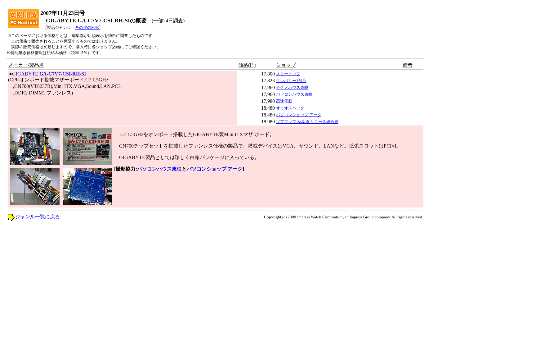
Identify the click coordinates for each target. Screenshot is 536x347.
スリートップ (288, 73)
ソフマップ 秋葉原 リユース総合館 (307, 121)
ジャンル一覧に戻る (37, 216)
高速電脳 (284, 101)
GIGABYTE (25, 73)
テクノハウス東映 (292, 87)
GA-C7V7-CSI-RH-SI (62, 73)
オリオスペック (290, 108)
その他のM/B (87, 27)
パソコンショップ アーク (298, 114)
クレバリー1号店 (291, 80)
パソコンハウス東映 (294, 94)
